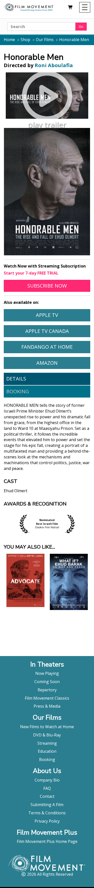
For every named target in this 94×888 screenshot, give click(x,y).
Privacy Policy (47, 821)
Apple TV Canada (57, 330)
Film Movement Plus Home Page (47, 841)
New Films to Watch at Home (47, 726)
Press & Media (47, 706)
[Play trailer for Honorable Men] (47, 95)
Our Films (45, 39)
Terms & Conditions (47, 813)
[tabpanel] (47, 452)
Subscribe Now (58, 285)
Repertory (47, 690)
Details (16, 378)
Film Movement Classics (47, 698)
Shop (25, 39)
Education (47, 751)
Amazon (63, 362)
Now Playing (47, 673)
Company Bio (47, 780)
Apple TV (63, 314)
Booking (17, 391)
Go (81, 26)
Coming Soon (47, 681)
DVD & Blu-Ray (47, 735)
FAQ (47, 788)
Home (9, 39)
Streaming (47, 743)
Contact (47, 796)
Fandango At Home (55, 346)
